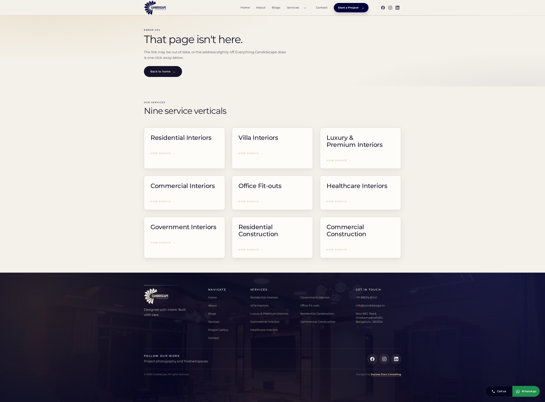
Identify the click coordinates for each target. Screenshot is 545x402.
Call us (501, 391)
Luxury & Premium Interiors (269, 313)
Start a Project (351, 8)
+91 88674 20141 (366, 297)
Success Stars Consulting (386, 374)
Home (245, 7)
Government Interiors (315, 297)
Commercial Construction (318, 321)
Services (293, 7)
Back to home (163, 71)
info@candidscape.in (370, 305)
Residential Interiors (264, 297)
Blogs (276, 7)
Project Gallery (218, 329)
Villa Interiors (259, 305)
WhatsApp (529, 391)
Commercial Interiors (264, 321)
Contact (322, 7)
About (260, 7)
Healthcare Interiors (264, 329)
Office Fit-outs (309, 305)
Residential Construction (317, 313)
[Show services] (305, 7)
